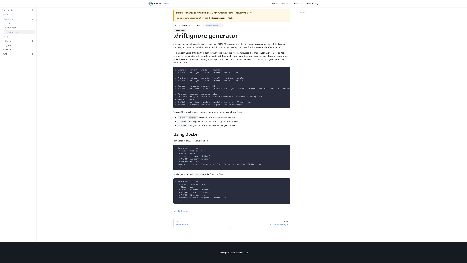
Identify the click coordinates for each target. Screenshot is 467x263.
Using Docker (300, 12)
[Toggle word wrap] (282, 70)
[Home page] (175, 25)
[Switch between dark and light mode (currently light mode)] (317, 4)
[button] (18, 10)
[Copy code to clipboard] (287, 70)
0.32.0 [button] (272, 3)
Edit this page (182, 211)
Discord (284, 3)
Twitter (296, 3)
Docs (166, 3)
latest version (218, 18)
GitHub (308, 3)
